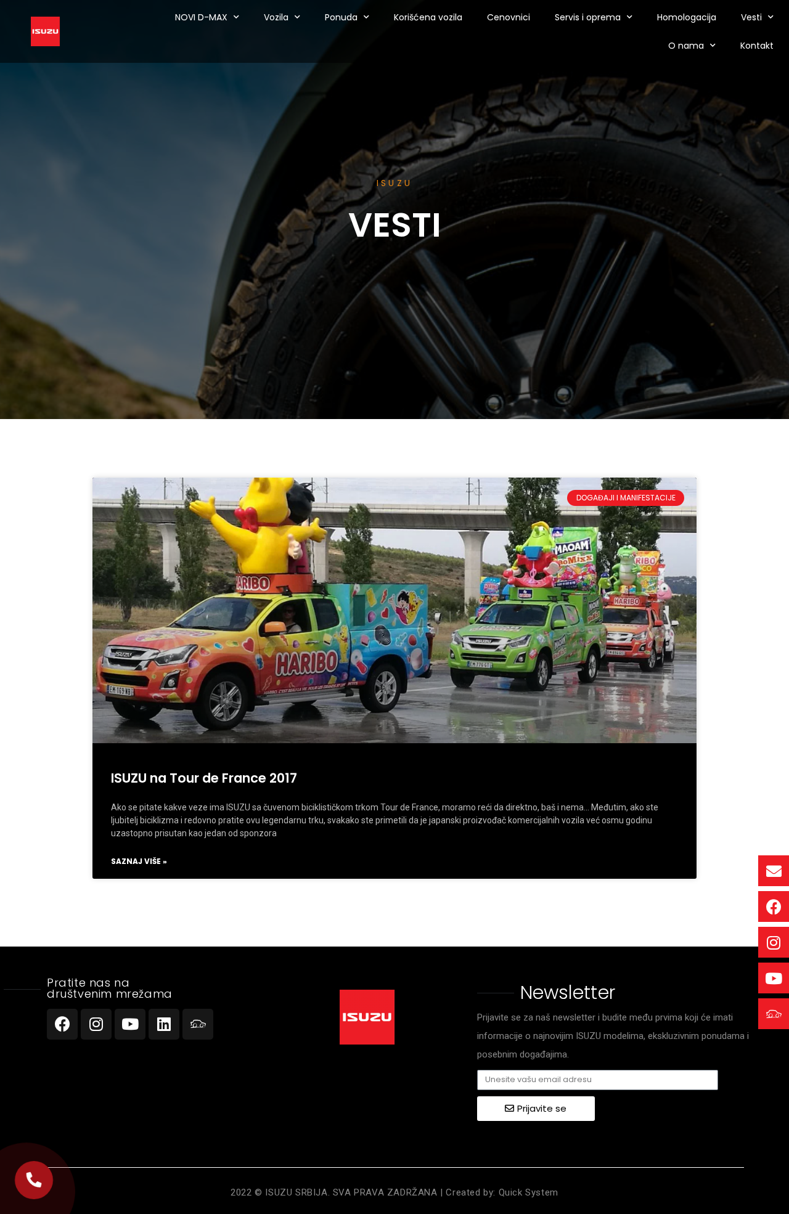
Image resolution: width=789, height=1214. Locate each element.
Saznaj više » (139, 861)
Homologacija (686, 17)
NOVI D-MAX (201, 17)
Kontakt (757, 45)
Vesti (751, 17)
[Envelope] (773, 870)
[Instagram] (96, 1024)
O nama (686, 45)
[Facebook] (62, 1024)
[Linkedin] (164, 1024)
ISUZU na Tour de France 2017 (204, 778)
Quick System (528, 1192)
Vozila (276, 17)
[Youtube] (130, 1024)
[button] (33, 1179)
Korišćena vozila (428, 17)
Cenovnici (508, 17)
